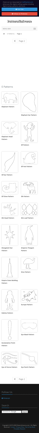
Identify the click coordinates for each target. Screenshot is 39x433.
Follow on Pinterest (20, 14)
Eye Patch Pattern (27, 367)
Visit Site (20, 9)
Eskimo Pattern (7, 313)
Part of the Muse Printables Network (24, 428)
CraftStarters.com (27, 2)
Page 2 (22, 41)
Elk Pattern (25, 196)
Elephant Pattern (8, 107)
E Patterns (11, 34)
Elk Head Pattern (8, 218)
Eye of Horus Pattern (9, 367)
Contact (13, 427)
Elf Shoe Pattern (8, 196)
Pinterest (6, 398)
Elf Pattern (25, 145)
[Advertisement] (19, 65)
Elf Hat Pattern (26, 166)
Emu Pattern (25, 272)
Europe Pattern (26, 305)
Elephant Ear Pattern (29, 115)
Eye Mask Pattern (27, 334)
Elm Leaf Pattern (27, 218)
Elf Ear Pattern (7, 175)
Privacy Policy (20, 427)
